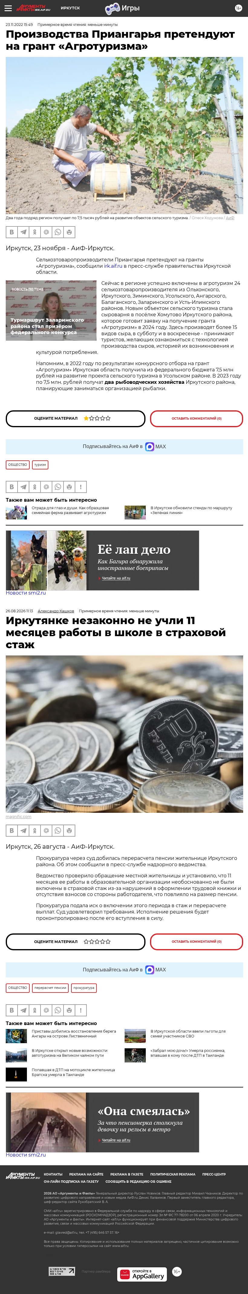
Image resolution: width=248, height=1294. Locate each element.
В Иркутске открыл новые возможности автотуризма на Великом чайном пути (69, 1053)
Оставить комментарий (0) (197, 419)
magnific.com (18, 816)
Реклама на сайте (86, 1174)
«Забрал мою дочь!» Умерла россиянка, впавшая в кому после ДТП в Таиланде (188, 1053)
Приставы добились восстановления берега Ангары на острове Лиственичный (74, 1033)
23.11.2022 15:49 (19, 24)
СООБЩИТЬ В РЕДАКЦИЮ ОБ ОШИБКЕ (138, 1182)
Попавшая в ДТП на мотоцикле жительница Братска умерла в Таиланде (73, 1072)
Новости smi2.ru (26, 593)
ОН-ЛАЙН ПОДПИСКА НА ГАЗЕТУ (71, 1182)
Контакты (53, 1174)
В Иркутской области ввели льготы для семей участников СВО (188, 1033)
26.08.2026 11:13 (19, 611)
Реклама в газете (126, 1174)
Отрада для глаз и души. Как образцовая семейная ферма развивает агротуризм (70, 510)
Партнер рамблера (96, 1271)
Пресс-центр (214, 1174)
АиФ (230, 218)
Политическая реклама (172, 1174)
